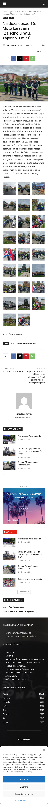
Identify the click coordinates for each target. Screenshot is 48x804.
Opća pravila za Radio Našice (18, 633)
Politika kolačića (21, 800)
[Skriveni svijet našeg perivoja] (9, 582)
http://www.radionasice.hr (24, 418)
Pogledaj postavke (24, 794)
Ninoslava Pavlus (15, 45)
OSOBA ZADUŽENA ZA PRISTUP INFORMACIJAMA (24, 659)
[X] (20, 58)
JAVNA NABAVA (11, 676)
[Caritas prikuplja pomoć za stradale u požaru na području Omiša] (9, 451)
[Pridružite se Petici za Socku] (9, 439)
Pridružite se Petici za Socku (29, 436)
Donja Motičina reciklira (13, 371)
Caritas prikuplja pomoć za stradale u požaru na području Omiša (30, 451)
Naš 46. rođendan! (16, 607)
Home (5, 11)
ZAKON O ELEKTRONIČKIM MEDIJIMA (19, 669)
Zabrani (24, 787)
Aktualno (6, 469)
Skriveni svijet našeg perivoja (30, 579)
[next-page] (8, 474)
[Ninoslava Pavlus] (4, 45)
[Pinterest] (26, 58)
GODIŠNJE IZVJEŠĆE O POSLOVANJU (19, 673)
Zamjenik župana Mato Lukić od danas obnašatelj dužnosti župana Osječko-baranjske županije (35, 377)
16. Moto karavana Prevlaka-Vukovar (23, 343)
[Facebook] (13, 58)
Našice (17, 11)
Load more (23, 591)
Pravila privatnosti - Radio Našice (20, 636)
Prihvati (24, 779)
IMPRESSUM (10, 653)
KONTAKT (9, 656)
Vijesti (11, 11)
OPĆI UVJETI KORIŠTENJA (15, 679)
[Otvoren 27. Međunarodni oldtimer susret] (9, 465)
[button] (44, 749)
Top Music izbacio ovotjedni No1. (23, 612)
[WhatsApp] (32, 58)
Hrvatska (6, 455)
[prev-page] (4, 474)
